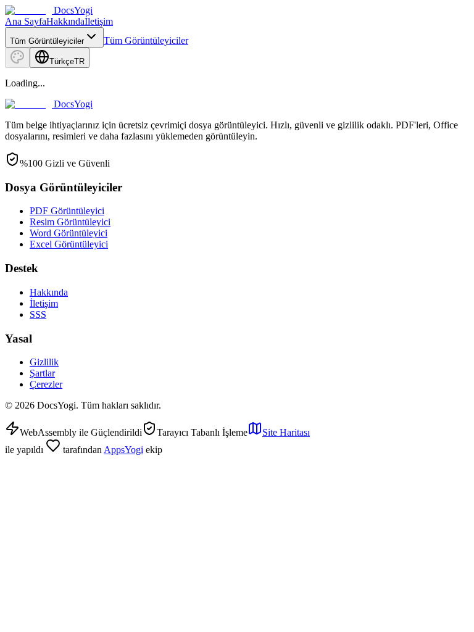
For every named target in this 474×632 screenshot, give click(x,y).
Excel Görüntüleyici (69, 244)
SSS (38, 314)
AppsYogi (123, 449)
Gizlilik (44, 362)
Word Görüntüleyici (68, 233)
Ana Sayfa (25, 21)
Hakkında (65, 21)
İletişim (99, 21)
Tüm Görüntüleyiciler (146, 40)
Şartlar (42, 373)
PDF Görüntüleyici (67, 211)
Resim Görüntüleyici (70, 222)
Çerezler (46, 384)
